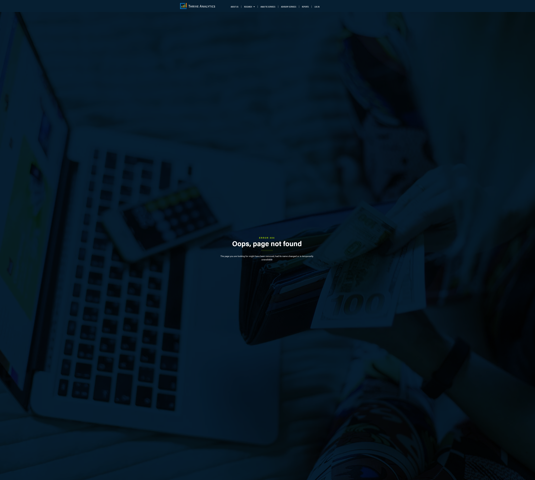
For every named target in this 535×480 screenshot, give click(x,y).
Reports (305, 6)
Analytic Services (268, 6)
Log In (316, 6)
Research (248, 6)
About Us (234, 6)
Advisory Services (288, 6)
